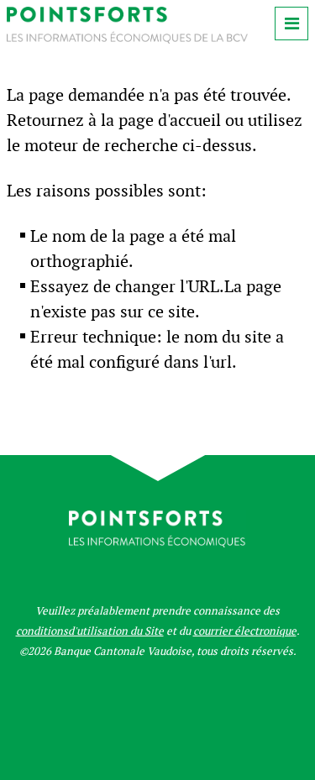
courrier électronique (245, 631)
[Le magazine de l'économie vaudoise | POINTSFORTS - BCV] (127, 39)
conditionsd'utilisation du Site (90, 631)
